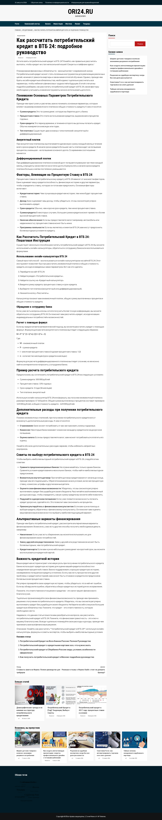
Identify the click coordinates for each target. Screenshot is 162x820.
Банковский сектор (32, 24)
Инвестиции (58, 24)
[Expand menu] (20, 24)
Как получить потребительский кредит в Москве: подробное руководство (57, 657)
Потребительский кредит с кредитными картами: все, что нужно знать (55, 645)
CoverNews (90, 816)
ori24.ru (80, 11)
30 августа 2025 (26, 718)
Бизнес (48, 24)
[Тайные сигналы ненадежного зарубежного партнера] (134, 740)
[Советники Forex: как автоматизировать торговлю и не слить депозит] (107, 740)
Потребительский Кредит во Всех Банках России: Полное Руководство (55, 641)
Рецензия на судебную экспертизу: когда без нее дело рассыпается (127, 76)
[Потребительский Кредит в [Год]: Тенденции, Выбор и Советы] (60, 695)
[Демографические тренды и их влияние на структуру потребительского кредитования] (29, 695)
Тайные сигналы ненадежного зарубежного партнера (122, 90)
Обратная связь (37, 2)
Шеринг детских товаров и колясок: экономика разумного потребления (125, 60)
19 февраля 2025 (31, 58)
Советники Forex (102, 745)
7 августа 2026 (56, 760)
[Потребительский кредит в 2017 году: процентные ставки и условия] (92, 695)
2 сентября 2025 (133, 758)
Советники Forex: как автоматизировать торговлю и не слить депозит (127, 83)
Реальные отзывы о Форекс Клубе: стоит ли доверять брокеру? (83, 670)
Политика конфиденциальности (57, 2)
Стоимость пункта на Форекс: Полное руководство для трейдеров (38, 670)
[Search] (145, 24)
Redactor (20, 58)
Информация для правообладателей (85, 2)
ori (19, 718)
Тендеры (86, 24)
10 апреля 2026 (106, 758)
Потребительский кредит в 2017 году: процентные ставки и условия (91, 710)
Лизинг (77, 24)
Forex (17, 24)
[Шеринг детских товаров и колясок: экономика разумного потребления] (27, 740)
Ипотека (68, 24)
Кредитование (21, 35)
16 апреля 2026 (79, 758)
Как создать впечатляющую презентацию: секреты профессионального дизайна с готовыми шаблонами (127, 68)
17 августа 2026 (26, 758)
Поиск (111, 35)
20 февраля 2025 (61, 716)
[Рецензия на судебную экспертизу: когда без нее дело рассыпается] (81, 740)
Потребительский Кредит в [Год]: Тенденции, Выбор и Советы (59, 710)
